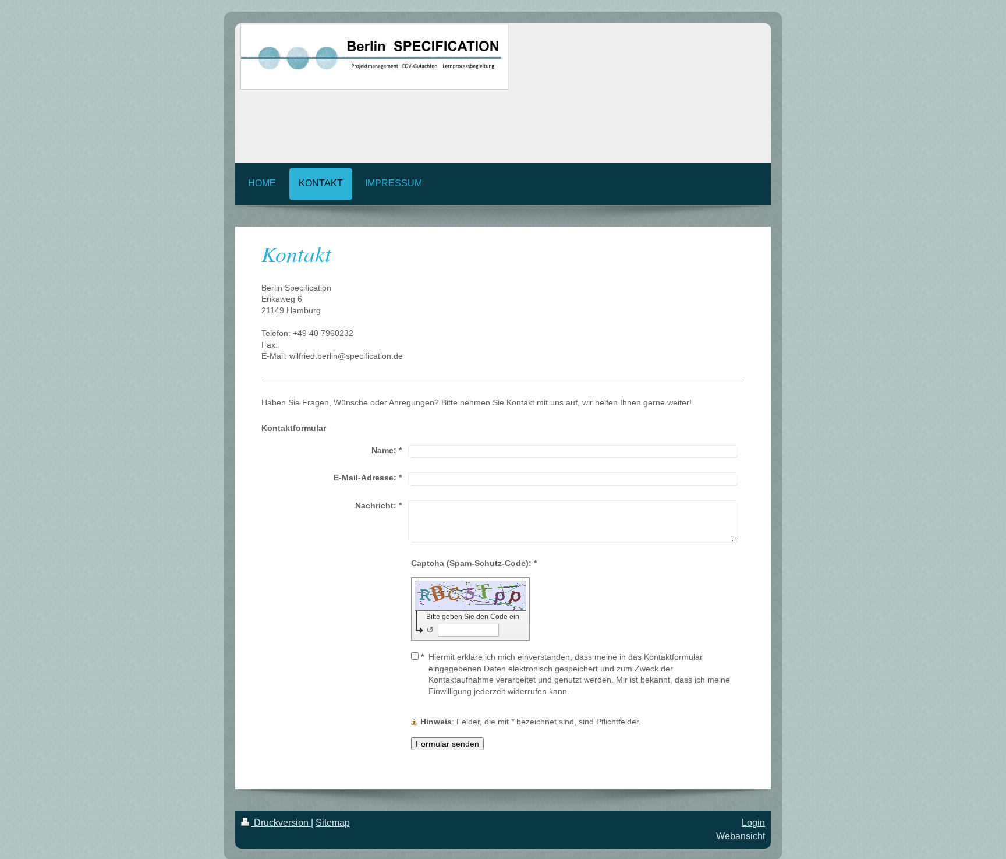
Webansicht (740, 836)
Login (753, 823)
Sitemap (333, 823)
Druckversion (281, 823)
